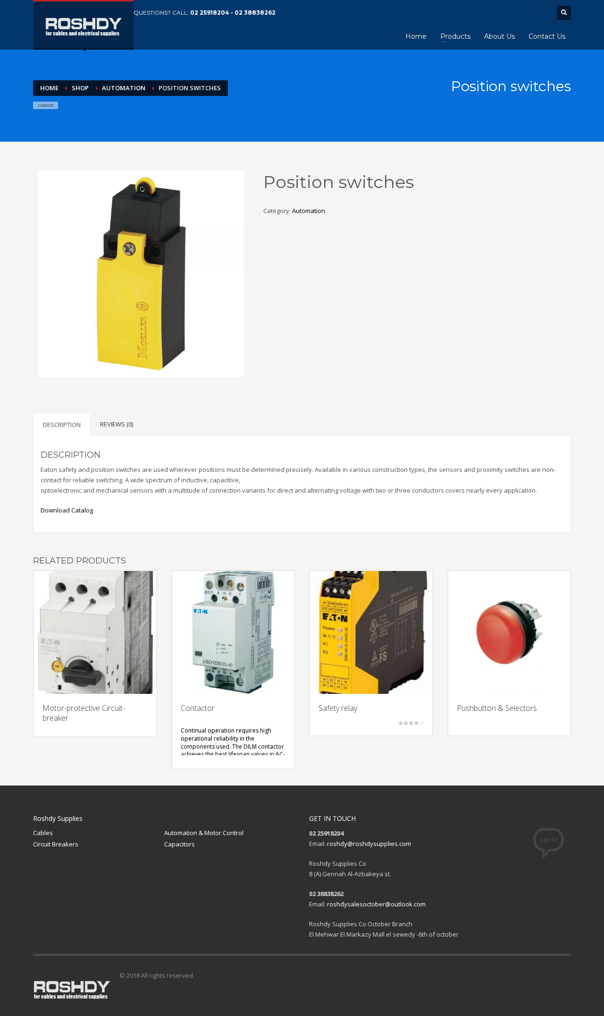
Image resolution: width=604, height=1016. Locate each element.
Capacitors (179, 844)
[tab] (62, 424)
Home (49, 88)
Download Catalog (67, 510)
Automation (123, 88)
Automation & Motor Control (203, 832)
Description (62, 424)
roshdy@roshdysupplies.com (369, 843)
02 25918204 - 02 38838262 (233, 12)
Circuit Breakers (55, 844)
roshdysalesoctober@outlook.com (376, 904)
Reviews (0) (116, 424)
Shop (80, 88)
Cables (43, 832)
